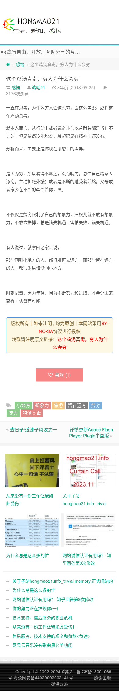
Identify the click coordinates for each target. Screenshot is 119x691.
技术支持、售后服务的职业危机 (42, 617)
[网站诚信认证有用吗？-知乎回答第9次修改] (89, 529)
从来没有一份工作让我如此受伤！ (45, 627)
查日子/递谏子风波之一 (33, 429)
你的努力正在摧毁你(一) (35, 608)
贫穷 (95, 405)
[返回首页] (8, 64)
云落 (64, 684)
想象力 (42, 405)
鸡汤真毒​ (32, 413)
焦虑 (58, 405)
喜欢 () (63, 374)
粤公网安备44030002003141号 (43, 678)
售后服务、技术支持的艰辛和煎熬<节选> (51, 636)
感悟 (20, 64)
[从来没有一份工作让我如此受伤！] (33, 470)
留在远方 (77, 405)
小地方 (23, 405)
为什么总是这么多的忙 (34, 590)
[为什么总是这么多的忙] (33, 529)
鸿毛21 (38, 87)
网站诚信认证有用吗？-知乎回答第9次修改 (53, 599)
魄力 (13, 413)
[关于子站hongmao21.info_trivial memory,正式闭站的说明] (89, 470)
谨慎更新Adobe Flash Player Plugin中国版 (91, 432)
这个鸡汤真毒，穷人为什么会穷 (42, 78)
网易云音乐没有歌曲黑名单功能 (42, 645)
